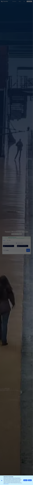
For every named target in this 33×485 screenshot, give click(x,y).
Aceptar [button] (30, 480)
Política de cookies (6, 483)
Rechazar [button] (25, 480)
